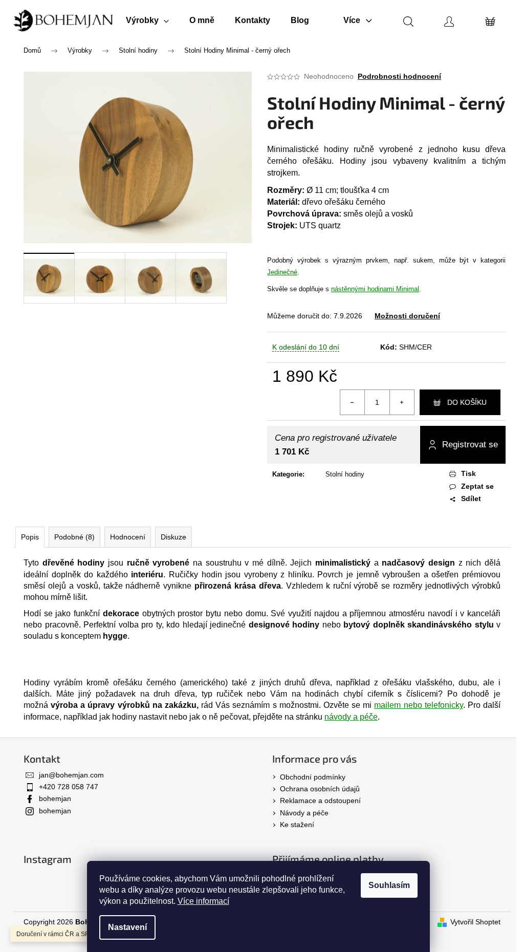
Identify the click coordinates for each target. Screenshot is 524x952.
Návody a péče (304, 813)
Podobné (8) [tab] (74, 537)
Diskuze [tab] (173, 537)
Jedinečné (282, 272)
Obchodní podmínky (312, 777)
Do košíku (467, 402)
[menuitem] (147, 20)
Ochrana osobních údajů (320, 789)
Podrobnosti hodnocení (399, 76)
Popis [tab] (30, 537)
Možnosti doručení (407, 316)
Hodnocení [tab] (127, 537)
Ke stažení (297, 824)
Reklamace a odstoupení (320, 800)
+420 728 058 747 (68, 787)
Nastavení (127, 927)
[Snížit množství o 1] (352, 402)
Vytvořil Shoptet (475, 922)
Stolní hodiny (344, 474)
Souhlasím (389, 885)
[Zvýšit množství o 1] (401, 402)
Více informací (203, 901)
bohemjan (55, 798)
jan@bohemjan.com (71, 775)
